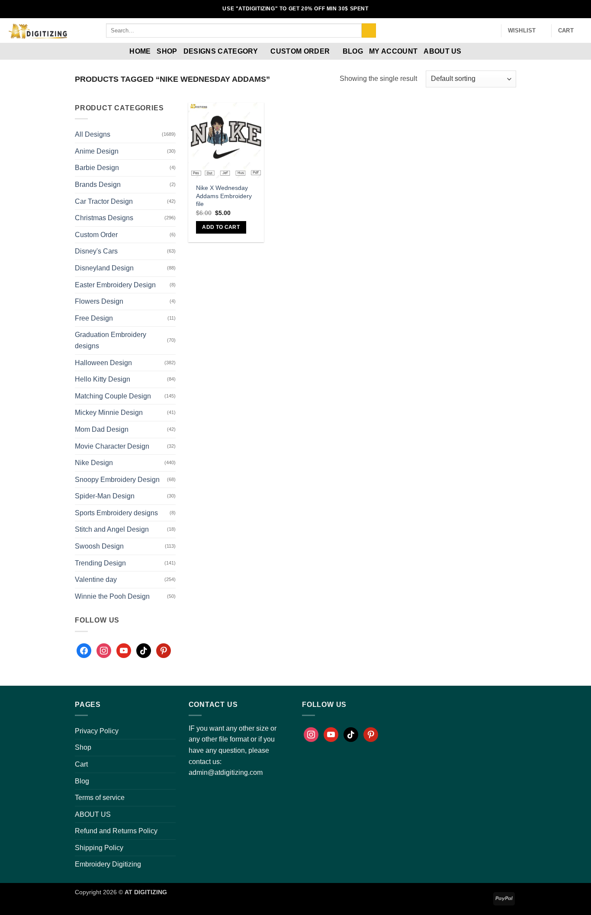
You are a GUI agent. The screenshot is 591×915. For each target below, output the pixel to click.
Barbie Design (97, 167)
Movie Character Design (112, 446)
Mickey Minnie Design (109, 412)
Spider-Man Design (105, 496)
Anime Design (97, 151)
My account (393, 51)
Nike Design (94, 462)
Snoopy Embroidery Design (117, 479)
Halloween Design (103, 362)
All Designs (92, 134)
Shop (167, 51)
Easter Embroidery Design (115, 285)
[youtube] (123, 651)
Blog (353, 51)
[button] (490, 30)
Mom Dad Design (101, 429)
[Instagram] (103, 651)
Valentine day (96, 579)
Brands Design (98, 184)
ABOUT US (443, 51)
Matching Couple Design (113, 396)
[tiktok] (143, 651)
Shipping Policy (99, 847)
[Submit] (369, 30)
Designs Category (220, 51)
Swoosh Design (99, 546)
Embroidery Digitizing (108, 864)
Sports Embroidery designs (116, 513)
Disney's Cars (96, 251)
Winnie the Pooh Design (112, 596)
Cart (81, 764)
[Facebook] (84, 651)
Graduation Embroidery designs (110, 340)
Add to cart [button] (221, 227)
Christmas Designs (104, 218)
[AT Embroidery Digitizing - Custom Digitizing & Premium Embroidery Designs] (49, 30)
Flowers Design (99, 301)
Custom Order (300, 51)
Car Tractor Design (104, 201)
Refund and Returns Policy (116, 831)
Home (140, 51)
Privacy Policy (97, 731)
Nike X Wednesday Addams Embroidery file (224, 195)
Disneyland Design (104, 268)
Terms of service (100, 797)
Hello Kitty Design (102, 379)
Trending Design (100, 563)
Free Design (94, 318)
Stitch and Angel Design (112, 529)
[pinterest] (163, 651)
